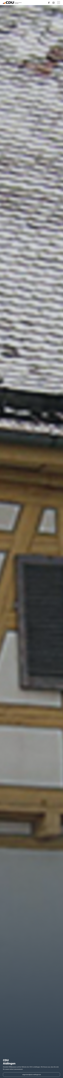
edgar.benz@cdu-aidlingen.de (31, 1074)
